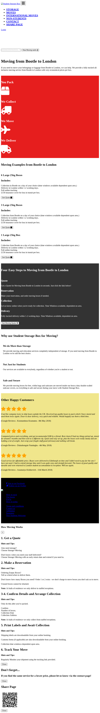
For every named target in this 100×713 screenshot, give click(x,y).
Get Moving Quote (9, 323)
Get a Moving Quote (10, 50)
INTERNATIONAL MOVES (22, 15)
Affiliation (10, 511)
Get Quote (6, 198)
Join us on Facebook (16, 483)
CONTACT (12, 21)
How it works (12, 502)
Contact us (10, 508)
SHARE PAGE (14, 24)
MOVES (11, 12)
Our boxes (10, 497)
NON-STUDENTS (16, 18)
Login (3, 30)
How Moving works (30, 50)
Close (4, 664)
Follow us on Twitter (17, 486)
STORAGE (12, 9)
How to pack (11, 495)
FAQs (8, 499)
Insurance (10, 513)
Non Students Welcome (16, 515)
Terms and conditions (15, 506)
